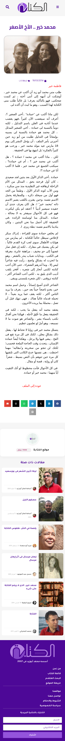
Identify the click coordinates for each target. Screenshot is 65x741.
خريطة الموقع (53, 683)
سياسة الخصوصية (50, 706)
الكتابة (33, 614)
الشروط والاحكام (52, 701)
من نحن (57, 669)
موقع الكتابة (41, 450)
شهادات (23, 81)
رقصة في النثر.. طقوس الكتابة (20, 528)
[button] (57, 403)
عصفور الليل (29, 500)
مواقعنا (56, 691)
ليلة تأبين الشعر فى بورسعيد (20, 471)
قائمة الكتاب (54, 674)
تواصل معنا (54, 696)
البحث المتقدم (53, 678)
